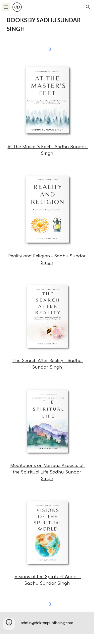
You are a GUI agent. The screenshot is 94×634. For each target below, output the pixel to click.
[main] (47, 24)
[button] (6, 7)
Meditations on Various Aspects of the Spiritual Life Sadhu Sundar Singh (47, 472)
